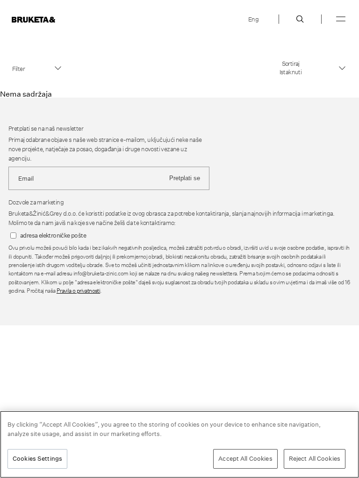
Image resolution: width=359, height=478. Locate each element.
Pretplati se (184, 178)
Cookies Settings (37, 458)
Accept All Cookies (245, 458)
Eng (253, 19)
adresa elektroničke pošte (53, 235)
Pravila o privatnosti (78, 290)
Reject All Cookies (314, 458)
